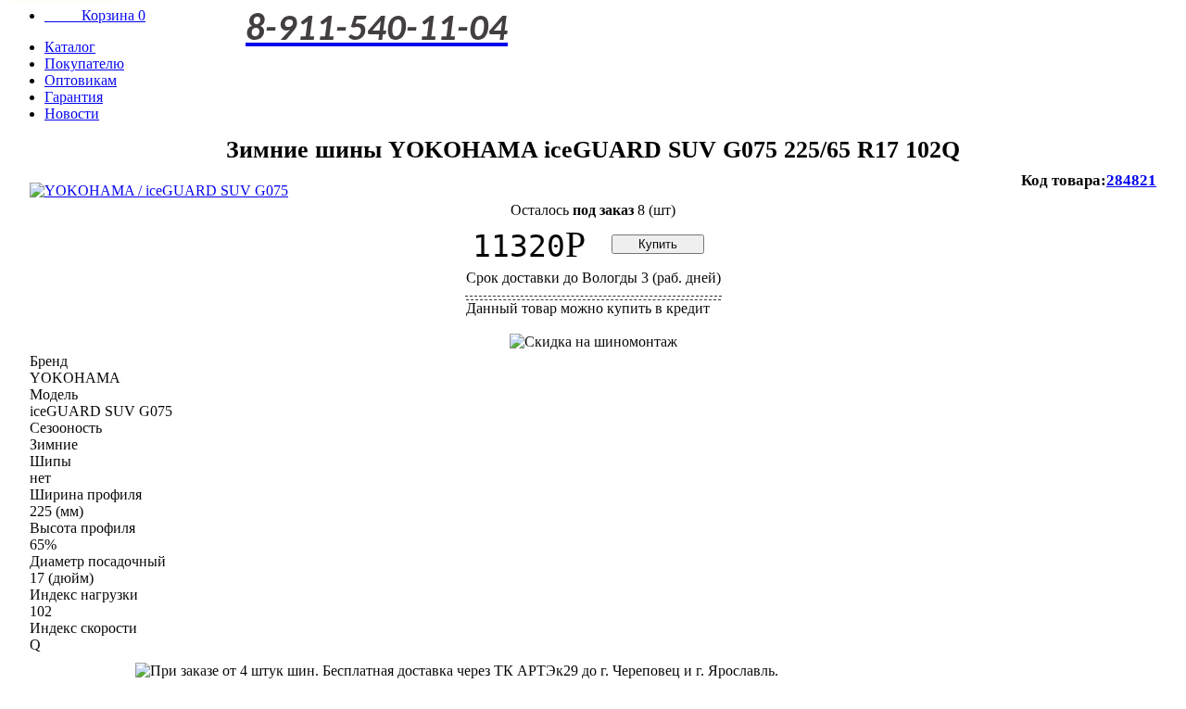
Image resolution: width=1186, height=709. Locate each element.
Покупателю (84, 63)
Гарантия (73, 97)
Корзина (94, 15)
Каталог (69, 47)
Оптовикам (80, 80)
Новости (71, 113)
